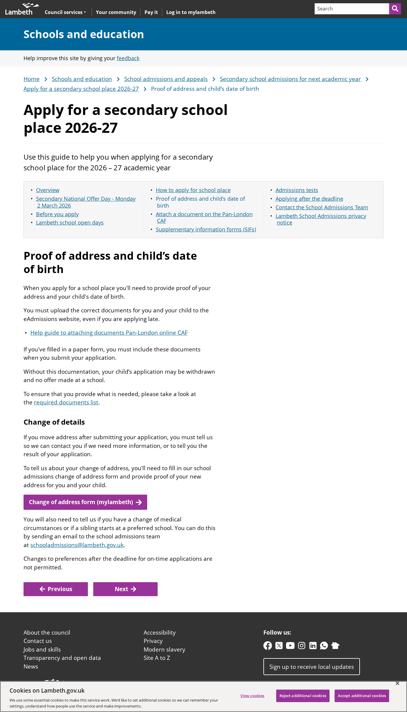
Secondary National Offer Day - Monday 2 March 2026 (86, 202)
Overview (47, 190)
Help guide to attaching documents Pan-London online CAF (109, 332)
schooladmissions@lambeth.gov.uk (77, 545)
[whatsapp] (324, 647)
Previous (60, 589)
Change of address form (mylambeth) (81, 502)
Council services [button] (64, 12)
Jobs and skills (42, 649)
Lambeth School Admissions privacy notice (321, 219)
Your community (116, 12)
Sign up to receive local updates (311, 667)
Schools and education (84, 34)
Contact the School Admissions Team (322, 207)
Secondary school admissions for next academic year (290, 79)
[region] (203, 696)
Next (121, 589)
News (31, 666)
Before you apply (57, 214)
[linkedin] (313, 647)
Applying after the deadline (309, 198)
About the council (47, 632)
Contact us (38, 641)
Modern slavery (164, 649)
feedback (128, 58)
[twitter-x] (279, 647)
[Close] (397, 683)
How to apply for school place (193, 190)
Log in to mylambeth (191, 12)
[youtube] (290, 647)
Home (32, 79)
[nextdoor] (335, 647)
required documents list (66, 402)
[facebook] (267, 647)
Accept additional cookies (362, 695)
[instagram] (301, 647)
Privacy (153, 641)
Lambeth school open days (70, 222)
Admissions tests (297, 190)
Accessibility (160, 632)
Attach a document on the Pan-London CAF (204, 218)
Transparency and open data (62, 658)
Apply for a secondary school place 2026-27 (81, 89)
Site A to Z (157, 658)
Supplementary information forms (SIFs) (206, 229)
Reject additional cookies (302, 695)
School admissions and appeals (166, 79)
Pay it (151, 12)
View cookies (252, 695)
